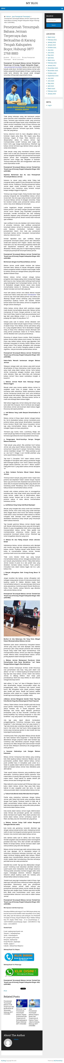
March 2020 (51, 88)
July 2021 (50, 50)
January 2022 (52, 45)
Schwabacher (32, 294)
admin (7, 57)
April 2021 (51, 58)
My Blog (32, 3)
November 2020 (53, 70)
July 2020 (51, 78)
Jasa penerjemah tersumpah (13, 67)
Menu (3, 8)
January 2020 (52, 93)
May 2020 (51, 83)
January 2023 (52, 42)
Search (54, 25)
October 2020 (52, 73)
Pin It (5, 991)
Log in (50, 105)
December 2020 (53, 68)
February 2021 (52, 63)
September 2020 (53, 76)
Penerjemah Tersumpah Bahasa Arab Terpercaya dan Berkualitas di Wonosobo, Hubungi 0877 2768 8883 (9, 1007)
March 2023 (51, 37)
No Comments (19, 59)
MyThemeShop (58, 1060)
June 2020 (51, 81)
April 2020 (51, 86)
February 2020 (52, 91)
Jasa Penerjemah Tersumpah (21, 16)
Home (8, 16)
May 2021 (51, 55)
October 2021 (52, 47)
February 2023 (52, 40)
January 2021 (52, 65)
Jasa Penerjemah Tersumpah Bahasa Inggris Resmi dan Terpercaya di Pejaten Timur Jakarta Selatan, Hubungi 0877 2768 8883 (34, 1017)
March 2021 (51, 60)
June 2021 (51, 52)
